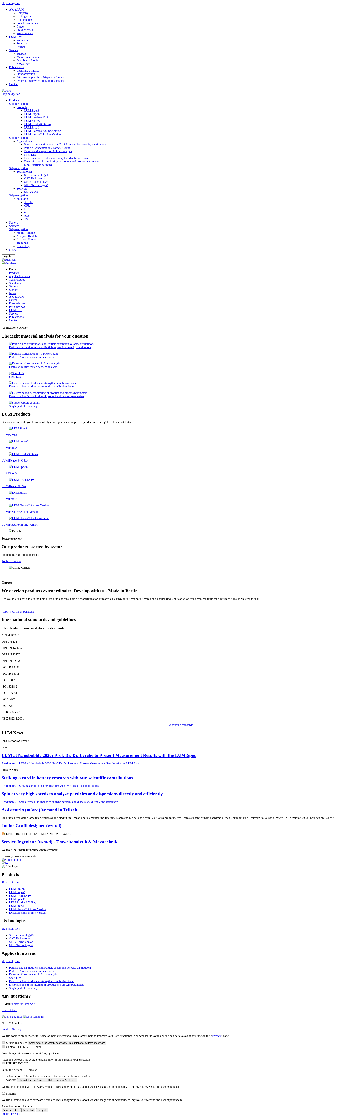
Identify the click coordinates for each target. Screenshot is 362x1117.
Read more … (71, 763)
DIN (27, 209)
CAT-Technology (34, 178)
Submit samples (26, 232)
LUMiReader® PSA (36, 117)
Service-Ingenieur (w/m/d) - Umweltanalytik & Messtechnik (59, 841)
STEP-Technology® (36, 175)
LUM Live (15, 36)
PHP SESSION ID (17, 1063)
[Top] (5, 863)
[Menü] (10, 263)
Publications (16, 67)
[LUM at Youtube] (12, 1016)
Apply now (8, 611)
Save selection (11, 1110)
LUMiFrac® (31, 127)
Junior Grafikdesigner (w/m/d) (31, 825)
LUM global (24, 16)
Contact (13, 84)
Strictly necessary (16, 1042)
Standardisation (26, 74)
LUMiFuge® (32, 114)
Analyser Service (27, 239)
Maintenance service (29, 57)
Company (22, 13)
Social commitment (28, 23)
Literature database (28, 70)
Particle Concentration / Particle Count (47, 147)
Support (21, 53)
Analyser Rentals (27, 236)
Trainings (22, 242)
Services (14, 225)
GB (26, 212)
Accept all (28, 1110)
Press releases (25, 29)
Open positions (25, 611)
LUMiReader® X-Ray (37, 124)
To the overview (11, 561)
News (12, 249)
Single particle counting (38, 164)
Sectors (13, 222)
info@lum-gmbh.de (23, 1003)
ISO (26, 215)
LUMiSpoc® (32, 120)
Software (22, 188)
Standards (22, 198)
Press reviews (25, 33)
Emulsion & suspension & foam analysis (48, 151)
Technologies (24, 171)
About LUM (16, 9)
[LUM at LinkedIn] (33, 1016)
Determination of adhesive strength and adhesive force (56, 158)
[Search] (9, 259)
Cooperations (24, 19)
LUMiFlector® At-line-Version (42, 130)
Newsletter (23, 63)
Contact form (9, 1010)
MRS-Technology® (36, 185)
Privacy (16, 1029)
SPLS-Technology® (36, 181)
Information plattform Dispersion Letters (40, 77)
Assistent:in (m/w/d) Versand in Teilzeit (39, 809)
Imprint (6, 1029)
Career (21, 26)
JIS (26, 219)
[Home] (6, 90)
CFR (27, 205)
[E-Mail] (12, 859)
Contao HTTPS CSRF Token (23, 1046)
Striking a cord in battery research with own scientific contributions (67, 777)
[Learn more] (18, 428)
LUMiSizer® (32, 110)
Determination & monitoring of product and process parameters (61, 161)
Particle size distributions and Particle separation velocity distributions (65, 144)
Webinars (22, 40)
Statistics (11, 1080)
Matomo (11, 1093)
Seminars (22, 43)
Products (14, 100)
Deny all (42, 1110)
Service (13, 50)
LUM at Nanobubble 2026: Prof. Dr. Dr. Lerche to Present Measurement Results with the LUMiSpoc (99, 755)
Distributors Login (27, 60)
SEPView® (31, 192)
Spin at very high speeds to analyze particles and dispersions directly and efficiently (82, 793)
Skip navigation (11, 3)
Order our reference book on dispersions (40, 80)
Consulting (23, 246)
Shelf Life (30, 154)
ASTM (28, 202)
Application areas (27, 141)
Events (21, 46)
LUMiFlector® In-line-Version (42, 134)
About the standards (181, 725)
